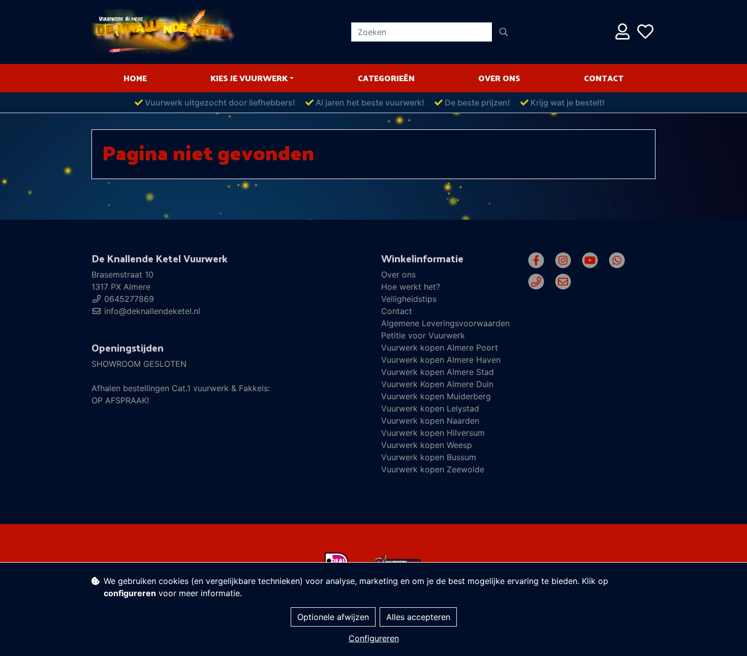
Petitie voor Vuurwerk (423, 335)
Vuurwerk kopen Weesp (426, 445)
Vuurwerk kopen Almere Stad (437, 372)
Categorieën (386, 78)
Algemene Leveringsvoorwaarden (445, 323)
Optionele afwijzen (333, 617)
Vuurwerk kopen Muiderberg (436, 396)
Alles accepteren (418, 617)
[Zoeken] (503, 32)
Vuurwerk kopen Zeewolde (432, 469)
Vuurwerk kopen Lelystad (430, 408)
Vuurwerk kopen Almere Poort (439, 347)
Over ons (499, 78)
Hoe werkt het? (410, 287)
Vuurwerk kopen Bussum (428, 457)
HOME (135, 78)
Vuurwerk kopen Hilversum (433, 433)
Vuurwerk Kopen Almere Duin (437, 384)
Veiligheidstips (409, 299)
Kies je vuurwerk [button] (249, 78)
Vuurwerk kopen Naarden (430, 421)
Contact (604, 78)
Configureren (374, 638)
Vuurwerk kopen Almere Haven (441, 360)
